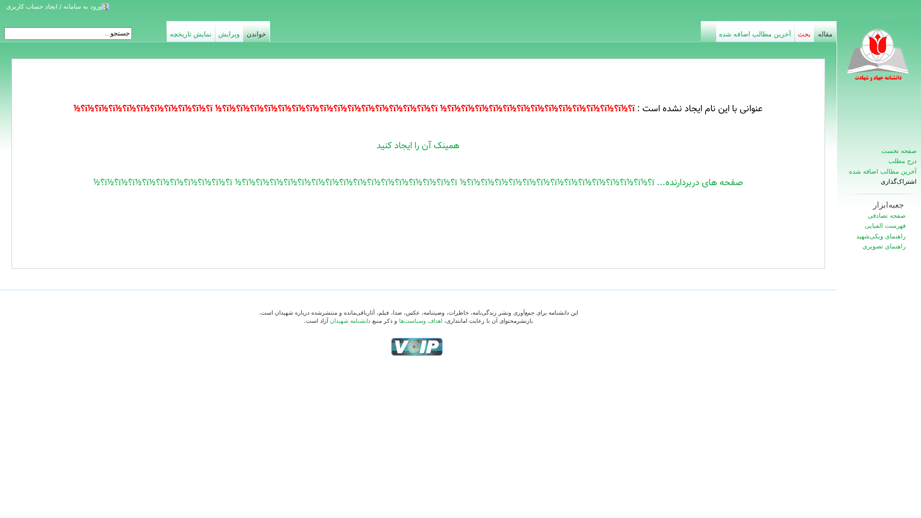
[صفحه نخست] (879, 60)
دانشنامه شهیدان (350, 321)
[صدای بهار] (416, 346)
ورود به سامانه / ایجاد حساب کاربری (54, 6)
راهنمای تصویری (884, 246)
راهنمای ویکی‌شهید (881, 236)
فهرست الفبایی (885, 225)
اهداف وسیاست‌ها (420, 321)
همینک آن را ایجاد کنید (418, 146)
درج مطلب (902, 161)
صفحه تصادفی (887, 215)
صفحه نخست (899, 150)
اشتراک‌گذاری (899, 181)
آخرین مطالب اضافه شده (883, 171)
